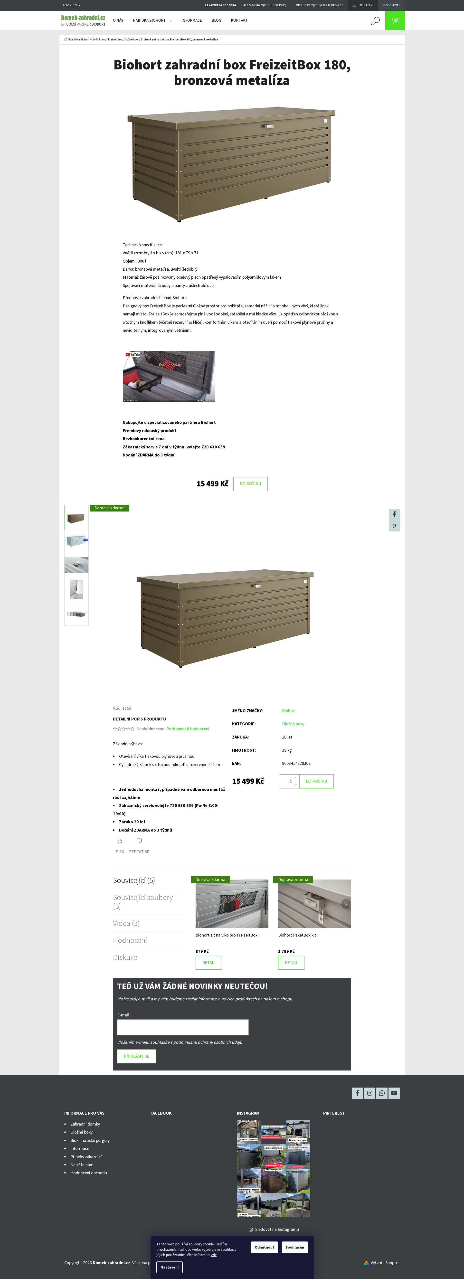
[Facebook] (394, 514)
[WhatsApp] (382, 1093)
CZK (75, 5)
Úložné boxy (293, 724)
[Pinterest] (394, 525)
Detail (208, 963)
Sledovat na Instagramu (277, 1229)
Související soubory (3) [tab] (143, 901)
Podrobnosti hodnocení (187, 729)
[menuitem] (118, 20)
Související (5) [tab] (134, 880)
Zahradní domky (85, 1124)
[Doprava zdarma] (232, 903)
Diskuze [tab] (125, 957)
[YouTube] (394, 1093)
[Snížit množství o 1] (295, 784)
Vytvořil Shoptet (385, 1263)
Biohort (289, 711)
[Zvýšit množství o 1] (295, 778)
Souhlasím (294, 1247)
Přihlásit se (136, 1056)
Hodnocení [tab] (130, 940)
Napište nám (82, 1165)
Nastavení (170, 1267)
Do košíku (250, 484)
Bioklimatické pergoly (90, 1140)
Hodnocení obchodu (88, 1173)
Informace (79, 1149)
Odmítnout (264, 1247)
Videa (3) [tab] (126, 923)
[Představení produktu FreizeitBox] (169, 376)
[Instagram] (369, 1093)
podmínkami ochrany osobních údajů (207, 1042)
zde (214, 1255)
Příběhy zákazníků (86, 1157)
